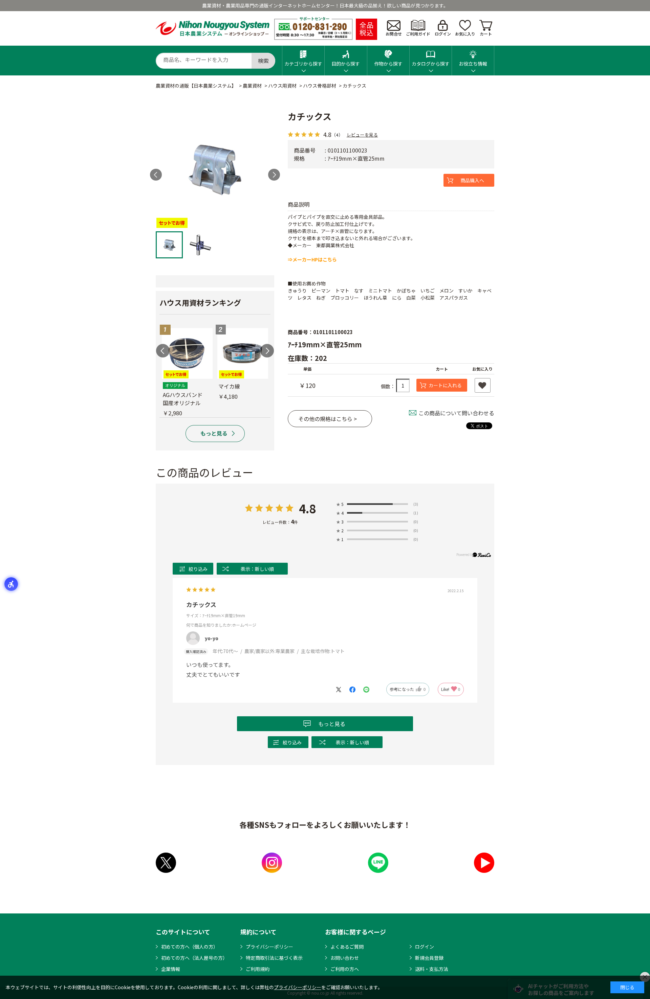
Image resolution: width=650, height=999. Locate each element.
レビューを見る (362, 134)
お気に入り (465, 34)
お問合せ (394, 34)
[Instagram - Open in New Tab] (272, 863)
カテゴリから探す (303, 63)
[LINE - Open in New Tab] (378, 863)
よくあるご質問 (347, 946)
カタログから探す (431, 63)
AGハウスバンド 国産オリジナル (185, 399)
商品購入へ (472, 180)
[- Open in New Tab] (341, 689)
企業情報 (170, 969)
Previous (163, 350)
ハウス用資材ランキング (200, 302)
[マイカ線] (242, 353)
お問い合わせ (344, 957)
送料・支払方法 (431, 969)
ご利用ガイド (418, 34)
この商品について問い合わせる (456, 413)
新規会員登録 (429, 957)
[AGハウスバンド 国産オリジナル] (187, 353)
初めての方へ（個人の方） (189, 946)
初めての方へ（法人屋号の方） (194, 957)
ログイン (443, 34)
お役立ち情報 (473, 63)
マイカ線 (229, 386)
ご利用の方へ (344, 969)
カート (486, 34)
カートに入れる (445, 385)
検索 (263, 60)
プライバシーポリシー (269, 946)
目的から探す (345, 63)
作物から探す (388, 63)
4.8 (307, 508)
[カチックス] (215, 169)
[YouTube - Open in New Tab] (484, 863)
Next (274, 175)
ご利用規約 (257, 969)
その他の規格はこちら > (327, 419)
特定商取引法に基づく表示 (274, 957)
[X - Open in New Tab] (166, 863)
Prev (156, 175)
